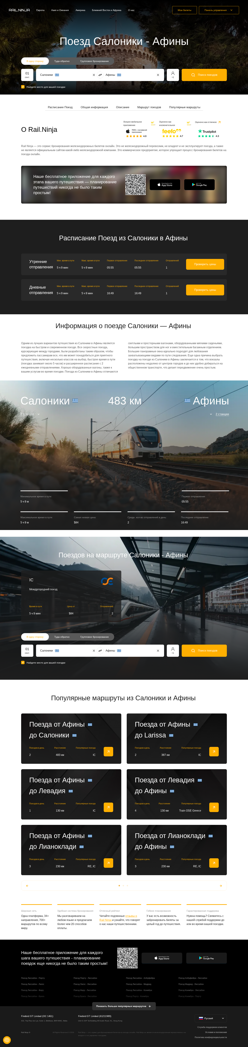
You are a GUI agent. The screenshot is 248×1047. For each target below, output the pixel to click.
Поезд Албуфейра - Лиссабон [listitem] (192, 978)
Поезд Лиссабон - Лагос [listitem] (32, 984)
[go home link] (19, 10)
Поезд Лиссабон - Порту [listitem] (33, 978)
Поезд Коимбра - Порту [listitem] (189, 996)
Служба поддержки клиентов (212, 1027)
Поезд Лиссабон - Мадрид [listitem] (138, 984)
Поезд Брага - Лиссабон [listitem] (85, 996)
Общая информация (94, 107)
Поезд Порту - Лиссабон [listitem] (85, 978)
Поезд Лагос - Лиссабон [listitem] (85, 984)
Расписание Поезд (60, 107)
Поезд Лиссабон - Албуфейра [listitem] (140, 978)
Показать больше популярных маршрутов (121, 1006)
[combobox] (58, 75)
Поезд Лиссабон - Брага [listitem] (32, 996)
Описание (122, 107)
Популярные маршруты (184, 107)
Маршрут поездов (149, 107)
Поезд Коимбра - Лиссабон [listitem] (191, 990)
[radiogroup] (67, 61)
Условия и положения (216, 1032)
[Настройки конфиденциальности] (7, 1040)
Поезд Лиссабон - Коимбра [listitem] (139, 990)
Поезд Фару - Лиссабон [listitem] (85, 990)
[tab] (60, 107)
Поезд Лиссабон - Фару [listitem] (32, 990)
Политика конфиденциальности (211, 1037)
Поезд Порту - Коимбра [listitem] (137, 996)
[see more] (108, 751)
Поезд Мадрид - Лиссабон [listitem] (191, 984)
